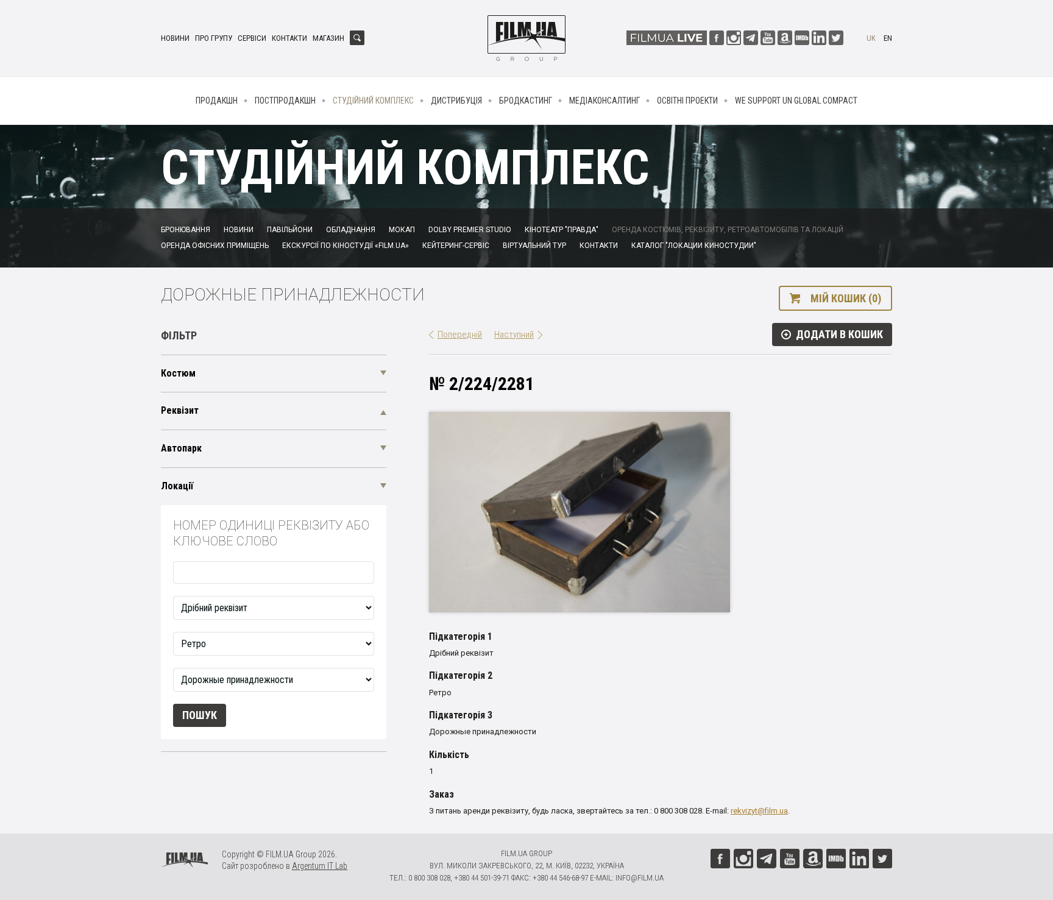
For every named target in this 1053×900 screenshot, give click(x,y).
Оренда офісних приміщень (215, 245)
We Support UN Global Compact (796, 100)
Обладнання (350, 229)
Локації (177, 486)
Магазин (328, 38)
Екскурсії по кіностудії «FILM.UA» (345, 245)
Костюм (178, 373)
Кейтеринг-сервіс (455, 245)
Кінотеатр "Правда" (561, 229)
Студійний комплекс (373, 100)
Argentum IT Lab (319, 866)
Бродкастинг (525, 100)
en (888, 38)
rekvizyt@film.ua (759, 810)
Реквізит (180, 410)
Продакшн (217, 100)
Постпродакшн (285, 100)
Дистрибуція (456, 100)
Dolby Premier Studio (469, 229)
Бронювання (185, 229)
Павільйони (290, 229)
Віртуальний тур (534, 245)
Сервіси (252, 38)
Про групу (213, 38)
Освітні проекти (687, 100)
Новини (175, 38)
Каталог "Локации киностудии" (693, 245)
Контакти (289, 38)
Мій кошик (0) (845, 298)
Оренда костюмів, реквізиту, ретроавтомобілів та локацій (727, 229)
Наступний (514, 334)
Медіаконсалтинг (604, 100)
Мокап (402, 229)
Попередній (460, 334)
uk (871, 38)
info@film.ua (639, 877)
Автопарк (181, 448)
